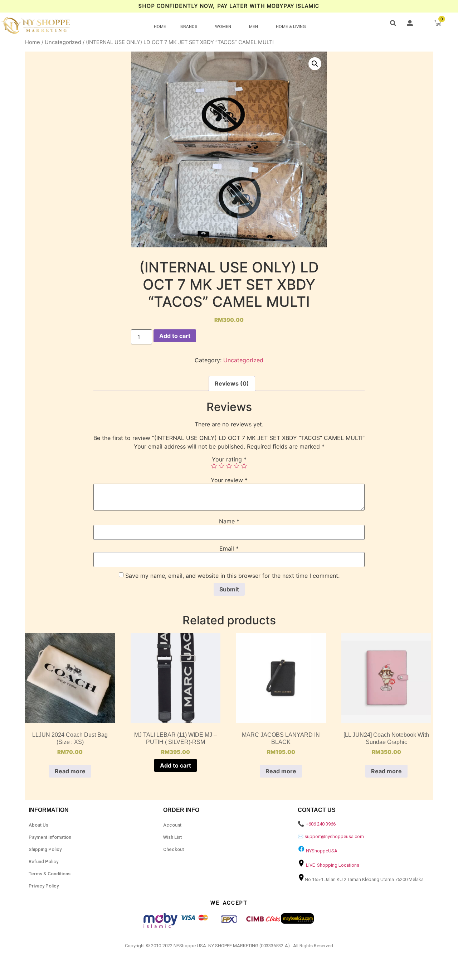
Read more (70, 771)
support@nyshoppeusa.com (334, 836)
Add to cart (174, 335)
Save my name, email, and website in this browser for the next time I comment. (232, 576)
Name (229, 521)
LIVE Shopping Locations (332, 865)
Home (32, 42)
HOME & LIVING (291, 26)
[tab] (232, 383)
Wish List (172, 837)
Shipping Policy (45, 849)
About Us (38, 825)
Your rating (229, 459)
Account (172, 825)
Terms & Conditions (49, 873)
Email (229, 548)
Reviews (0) (232, 383)
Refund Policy (43, 861)
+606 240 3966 (321, 824)
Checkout (173, 849)
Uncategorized (63, 42)
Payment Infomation (50, 837)
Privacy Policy (44, 886)
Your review (229, 480)
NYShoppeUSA (321, 850)
